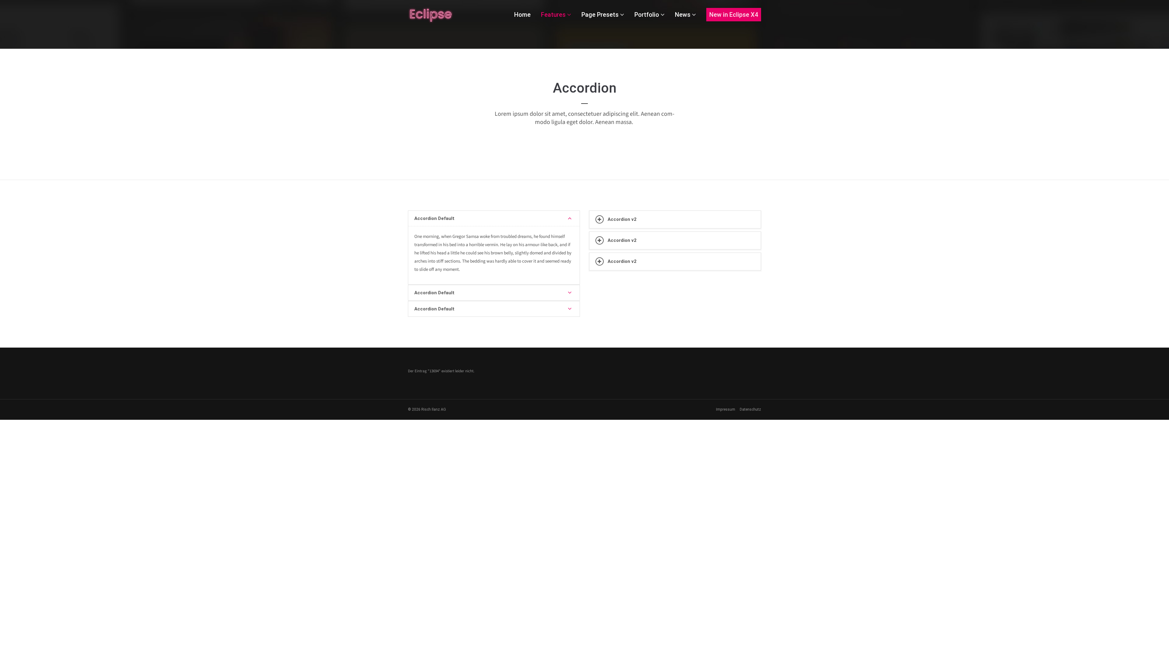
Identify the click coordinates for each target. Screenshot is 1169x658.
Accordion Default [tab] (434, 218)
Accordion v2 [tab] (622, 219)
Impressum (725, 409)
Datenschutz (750, 409)
